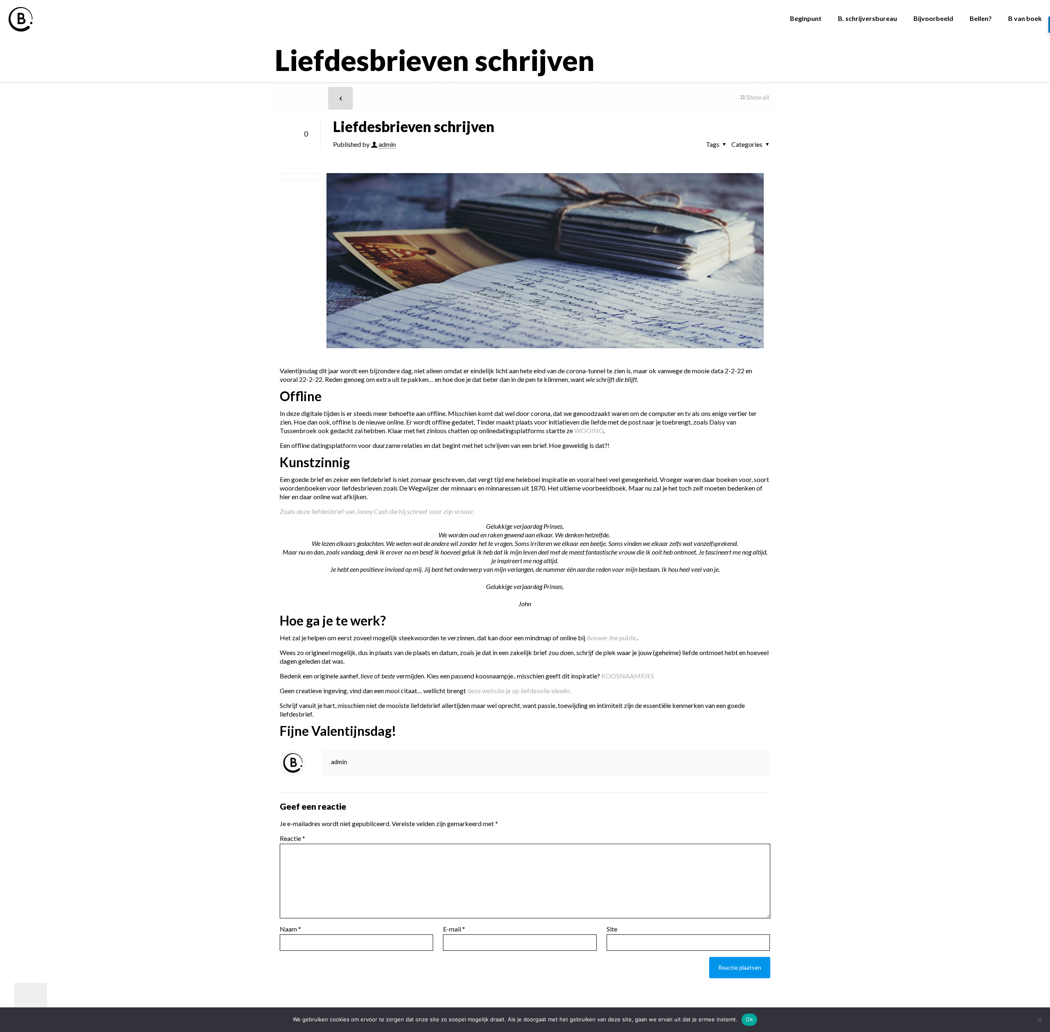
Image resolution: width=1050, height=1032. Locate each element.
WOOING (589, 430)
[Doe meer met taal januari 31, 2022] (23, 999)
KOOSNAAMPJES (627, 676)
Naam (290, 929)
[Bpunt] (20, 18)
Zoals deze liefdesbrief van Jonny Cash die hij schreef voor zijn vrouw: (377, 511)
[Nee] (1040, 1020)
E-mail (454, 929)
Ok (749, 1019)
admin (387, 144)
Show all (757, 97)
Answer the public (612, 638)
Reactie (292, 838)
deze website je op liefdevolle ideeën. (519, 690)
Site (612, 929)
